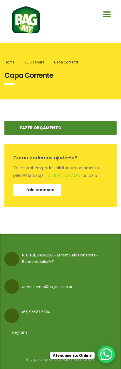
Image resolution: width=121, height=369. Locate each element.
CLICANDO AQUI (64, 175)
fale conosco (40, 190)
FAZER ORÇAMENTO (41, 128)
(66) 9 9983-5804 (36, 311)
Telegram (17, 332)
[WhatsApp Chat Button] (106, 354)
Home (9, 62)
